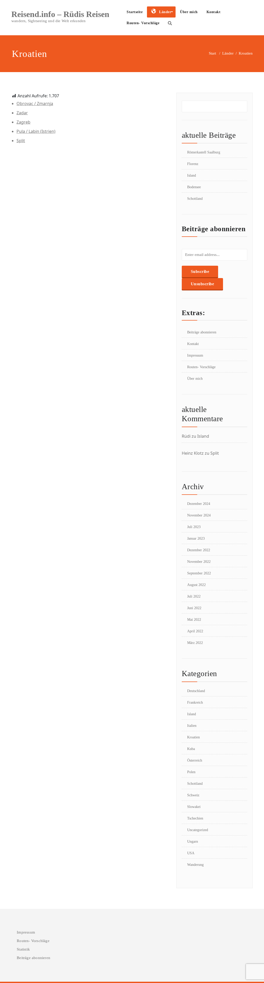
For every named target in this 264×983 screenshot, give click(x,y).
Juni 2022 (194, 608)
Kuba (191, 749)
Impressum (195, 355)
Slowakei (194, 807)
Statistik (23, 949)
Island (191, 175)
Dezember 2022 (198, 550)
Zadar (22, 113)
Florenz (192, 164)
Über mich (189, 12)
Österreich (194, 760)
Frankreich (195, 702)
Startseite (135, 12)
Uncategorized (197, 830)
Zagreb (23, 122)
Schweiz (193, 795)
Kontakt (214, 12)
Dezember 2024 (198, 504)
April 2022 (195, 631)
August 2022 (196, 585)
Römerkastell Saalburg (203, 152)
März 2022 (195, 643)
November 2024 (199, 515)
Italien (191, 726)
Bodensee (194, 187)
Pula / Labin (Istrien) (35, 131)
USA (190, 853)
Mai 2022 (194, 620)
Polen (191, 772)
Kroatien (193, 737)
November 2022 (199, 562)
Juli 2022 (194, 596)
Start (212, 53)
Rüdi (186, 436)
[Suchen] (170, 23)
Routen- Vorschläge (143, 23)
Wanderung (195, 865)
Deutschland (196, 691)
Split (20, 140)
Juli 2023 (194, 527)
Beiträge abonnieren (201, 332)
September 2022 (199, 573)
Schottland (195, 199)
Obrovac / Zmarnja (34, 103)
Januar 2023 (196, 538)
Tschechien (195, 818)
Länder (228, 53)
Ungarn (192, 841)
